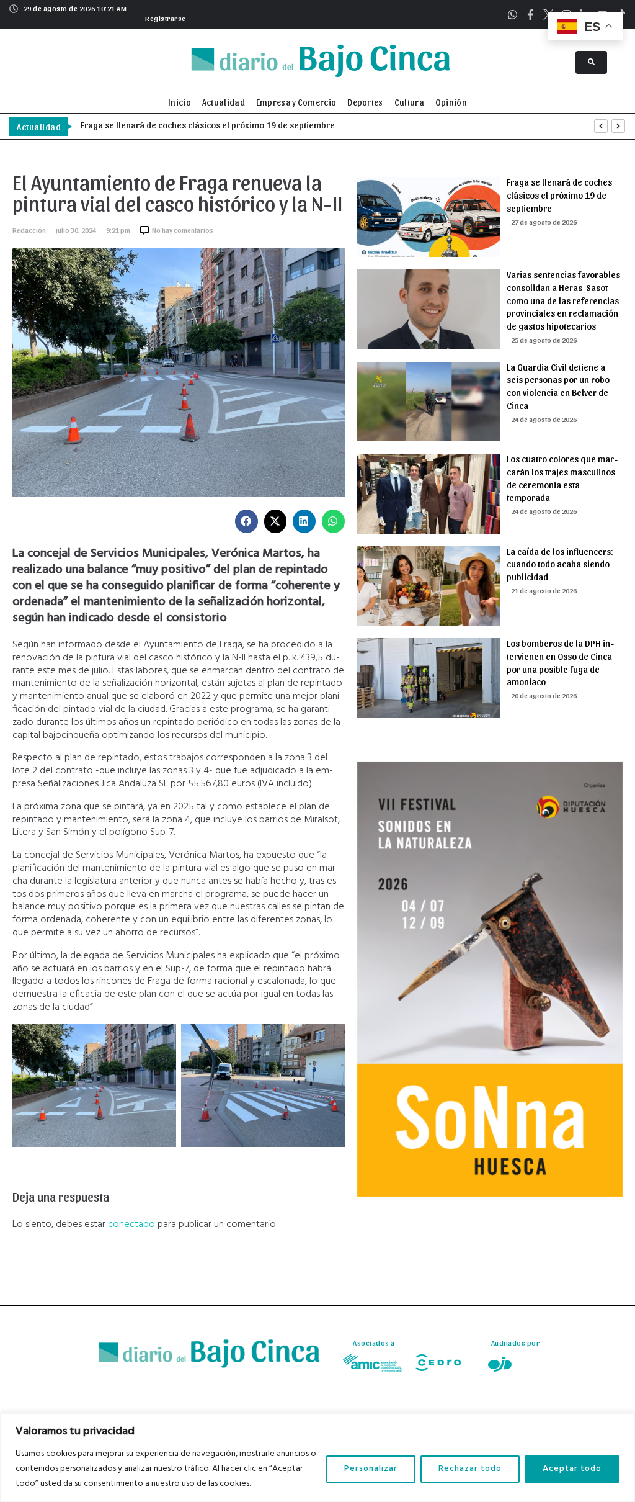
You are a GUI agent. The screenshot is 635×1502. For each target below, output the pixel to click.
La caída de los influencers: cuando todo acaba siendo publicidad (560, 564)
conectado (131, 1224)
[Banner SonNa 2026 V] (490, 1194)
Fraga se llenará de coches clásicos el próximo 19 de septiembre (559, 195)
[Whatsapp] (512, 14)
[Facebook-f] (530, 14)
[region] (317, 1457)
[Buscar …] (591, 62)
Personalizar (370, 1469)
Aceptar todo (572, 1469)
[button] (164, 17)
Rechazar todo (470, 1469)
